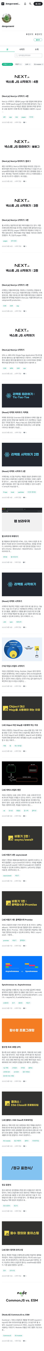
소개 (36, 49)
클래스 (27, 1141)
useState (21, 492)
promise (6, 940)
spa (24, 368)
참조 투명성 (26, 1072)
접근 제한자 (17, 1141)
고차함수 (14, 1068)
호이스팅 (12, 1270)
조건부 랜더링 (32, 492)
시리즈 (22, 49)
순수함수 (16, 1072)
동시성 (11, 811)
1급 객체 (5, 1068)
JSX (4, 622)
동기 (13, 1003)
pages (24, 117)
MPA (11, 368)
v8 (4, 811)
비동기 (18, 64)
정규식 (16, 1206)
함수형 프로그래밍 (8, 1076)
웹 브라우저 (14, 557)
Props (5, 492)
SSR (27, 64)
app (10, 117)
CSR (4, 306)
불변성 (30, 1068)
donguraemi (8, 26)
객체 (4, 746)
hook (12, 492)
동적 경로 (14, 241)
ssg (18, 306)
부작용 (23, 1068)
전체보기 (7, 64)
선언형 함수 (6, 1072)
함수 (4, 1270)
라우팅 (31, 117)
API (4, 117)
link (16, 117)
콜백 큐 (34, 811)
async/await (7, 876)
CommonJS (7, 1335)
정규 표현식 (6, 1206)
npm (11, 622)
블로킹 (20, 1003)
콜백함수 (22, 940)
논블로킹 (5, 1003)
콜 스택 (26, 811)
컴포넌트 (19, 622)
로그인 (38, 4)
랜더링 (5, 557)
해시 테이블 (18, 746)
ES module (6, 1141)
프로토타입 (35, 1141)
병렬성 (18, 811)
